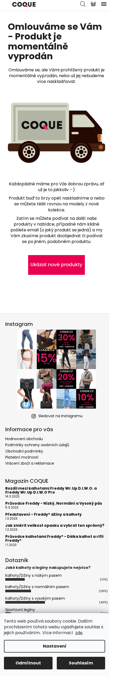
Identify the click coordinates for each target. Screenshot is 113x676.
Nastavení (54, 646)
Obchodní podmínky (24, 451)
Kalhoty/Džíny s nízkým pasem (33, 575)
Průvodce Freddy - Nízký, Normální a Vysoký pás (53, 503)
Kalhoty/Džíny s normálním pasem (37, 586)
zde (79, 633)
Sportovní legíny (20, 609)
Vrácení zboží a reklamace (29, 463)
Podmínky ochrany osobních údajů (37, 445)
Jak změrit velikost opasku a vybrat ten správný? (54, 526)
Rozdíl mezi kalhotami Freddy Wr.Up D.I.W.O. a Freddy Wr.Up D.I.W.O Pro (51, 490)
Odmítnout (28, 663)
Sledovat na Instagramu (60, 416)
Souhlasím (81, 663)
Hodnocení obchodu (24, 438)
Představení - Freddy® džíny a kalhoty (43, 514)
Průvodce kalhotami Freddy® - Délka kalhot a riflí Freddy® (54, 539)
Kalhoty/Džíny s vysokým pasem (35, 598)
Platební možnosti (21, 457)
